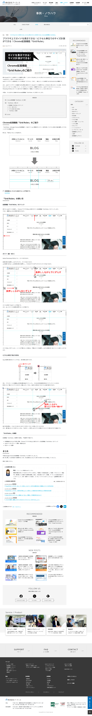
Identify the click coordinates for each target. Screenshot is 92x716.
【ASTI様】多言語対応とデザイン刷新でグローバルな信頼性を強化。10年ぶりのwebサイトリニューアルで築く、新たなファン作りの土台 (56, 568)
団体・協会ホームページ (11, 670)
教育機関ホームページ (11, 665)
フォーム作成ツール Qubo (11, 680)
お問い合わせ (89, 704)
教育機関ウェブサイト (77, 135)
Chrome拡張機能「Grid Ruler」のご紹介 (16, 100)
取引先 (48, 682)
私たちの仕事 (28, 680)
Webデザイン (18, 506)
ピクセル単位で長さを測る (14, 109)
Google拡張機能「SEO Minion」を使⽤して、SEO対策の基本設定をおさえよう (25, 538)
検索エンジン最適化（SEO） (31, 665)
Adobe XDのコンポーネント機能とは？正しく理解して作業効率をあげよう (23, 495)
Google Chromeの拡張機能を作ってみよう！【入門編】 (82, 45)
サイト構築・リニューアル (77, 121)
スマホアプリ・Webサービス (12, 682)
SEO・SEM (74, 109)
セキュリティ (75, 125)
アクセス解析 (75, 119)
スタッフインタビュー (30, 687)
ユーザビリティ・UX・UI (77, 129)
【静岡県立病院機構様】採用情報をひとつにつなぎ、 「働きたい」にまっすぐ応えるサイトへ (25, 557)
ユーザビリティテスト (49, 665)
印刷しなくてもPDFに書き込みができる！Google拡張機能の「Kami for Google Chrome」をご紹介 (82, 71)
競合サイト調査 (48, 669)
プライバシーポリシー (29, 692)
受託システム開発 (68, 665)
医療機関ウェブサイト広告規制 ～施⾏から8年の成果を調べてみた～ (56, 557)
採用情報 (28, 676)
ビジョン (49, 678)
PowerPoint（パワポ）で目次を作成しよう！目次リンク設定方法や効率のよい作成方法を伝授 (28, 490)
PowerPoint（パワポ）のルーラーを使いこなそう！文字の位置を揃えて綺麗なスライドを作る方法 (29, 486)
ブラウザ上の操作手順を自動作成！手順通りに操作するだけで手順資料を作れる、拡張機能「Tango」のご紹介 (82, 90)
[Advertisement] (79, 176)
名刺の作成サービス (68, 669)
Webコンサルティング (49, 664)
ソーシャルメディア (76, 127)
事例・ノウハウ (70, 679)
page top (90, 712)
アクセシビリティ (76, 117)
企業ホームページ (10, 669)
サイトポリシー (46, 692)
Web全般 (74, 115)
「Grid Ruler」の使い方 (12, 103)
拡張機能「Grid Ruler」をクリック (16, 105)
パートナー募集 (70, 683)
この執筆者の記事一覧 (60, 481)
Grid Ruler (7, 193)
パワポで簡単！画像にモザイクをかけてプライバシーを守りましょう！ (22, 499)
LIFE (21, 29)
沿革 (48, 684)
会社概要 (49, 680)
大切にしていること (71, 676)
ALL (15, 25)
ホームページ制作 (9, 664)
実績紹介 (8, 672)
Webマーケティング (76, 113)
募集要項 (28, 678)
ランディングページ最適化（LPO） (33, 667)
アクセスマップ (50, 685)
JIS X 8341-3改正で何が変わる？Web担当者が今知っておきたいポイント (55, 576)
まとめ (8, 114)
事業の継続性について (51, 687)
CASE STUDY (25, 25)
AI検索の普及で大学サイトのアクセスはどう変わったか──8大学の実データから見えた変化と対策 (25, 576)
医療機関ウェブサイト (77, 131)
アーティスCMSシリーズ (11, 678)
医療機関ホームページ (11, 667)
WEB (36, 25)
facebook (21, 600)
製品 (7, 676)
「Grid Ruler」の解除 (13, 110)
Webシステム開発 (68, 664)
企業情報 (48, 676)
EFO (73, 107)
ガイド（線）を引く (13, 107)
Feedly (48, 600)
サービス (8, 661)
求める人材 (28, 682)
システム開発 (75, 123)
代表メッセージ (29, 685)
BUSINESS (47, 25)
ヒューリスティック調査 (50, 667)
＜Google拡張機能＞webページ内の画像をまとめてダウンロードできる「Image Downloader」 (55, 521)
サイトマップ (61, 692)
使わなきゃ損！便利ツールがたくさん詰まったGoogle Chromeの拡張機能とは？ (25, 530)
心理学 (73, 133)
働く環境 (28, 684)
